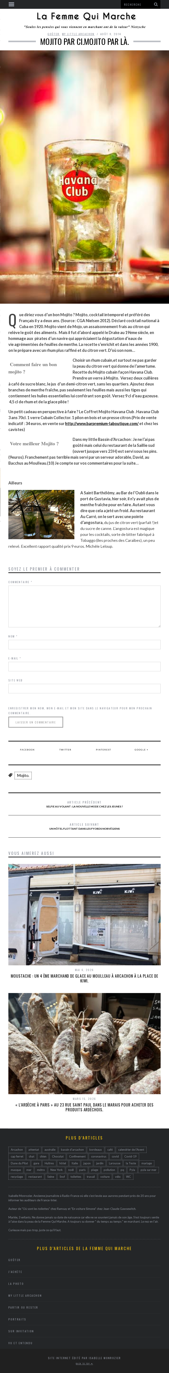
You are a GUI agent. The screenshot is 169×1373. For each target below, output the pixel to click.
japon (87, 1163)
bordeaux (95, 1149)
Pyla (132, 1170)
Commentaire (20, 582)
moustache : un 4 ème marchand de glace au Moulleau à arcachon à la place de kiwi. (84, 978)
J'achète (15, 1272)
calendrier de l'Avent (131, 1149)
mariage (146, 1163)
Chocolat (58, 1156)
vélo (118, 1176)
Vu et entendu (20, 1343)
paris (82, 1170)
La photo (16, 1283)
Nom (13, 636)
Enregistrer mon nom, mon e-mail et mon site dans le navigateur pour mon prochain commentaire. (80, 710)
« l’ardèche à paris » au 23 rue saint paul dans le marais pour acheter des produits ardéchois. (84, 1107)
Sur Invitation (21, 1331)
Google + (142, 749)
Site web (15, 680)
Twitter (65, 749)
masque (16, 1170)
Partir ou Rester (23, 1307)
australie (49, 1149)
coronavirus (98, 1156)
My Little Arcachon (78, 34)
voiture (105, 1176)
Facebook (27, 749)
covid (115, 1156)
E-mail (14, 658)
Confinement (77, 1156)
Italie (75, 1163)
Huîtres (49, 1163)
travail (91, 1176)
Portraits (17, 1319)
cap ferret (17, 1156)
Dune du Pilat (19, 1163)
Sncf (62, 1176)
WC (128, 1176)
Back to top (83, 1363)
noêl (71, 1170)
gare (36, 1163)
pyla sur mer (148, 1170)
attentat (33, 1149)
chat (31, 1156)
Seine (50, 1176)
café (110, 1149)
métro (41, 1170)
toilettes (75, 1176)
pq (122, 1170)
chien (43, 1156)
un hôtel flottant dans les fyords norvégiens (84, 826)
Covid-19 (130, 1156)
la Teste (131, 1163)
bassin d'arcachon (72, 1149)
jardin (99, 1163)
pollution (109, 1170)
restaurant (35, 1176)
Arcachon (17, 1149)
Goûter (53, 34)
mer (28, 1170)
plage (94, 1170)
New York (56, 1170)
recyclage (17, 1176)
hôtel (62, 1163)
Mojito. (23, 775)
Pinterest (103, 749)
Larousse (114, 1163)
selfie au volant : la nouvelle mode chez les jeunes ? (84, 804)
